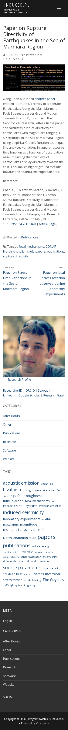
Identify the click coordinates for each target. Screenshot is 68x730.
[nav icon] (59, 8)
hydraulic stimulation (50, 506)
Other (7, 424)
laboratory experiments (21, 519)
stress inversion (47, 574)
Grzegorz (12, 54)
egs (13, 496)
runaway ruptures (44, 552)
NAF (41, 530)
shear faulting (50, 556)
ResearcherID (12, 390)
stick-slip (28, 574)
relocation (27, 552)
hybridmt (31, 506)
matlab (46, 519)
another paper (45, 99)
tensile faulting (32, 580)
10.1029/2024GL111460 (19, 224)
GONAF (51, 246)
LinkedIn (9, 395)
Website (9, 459)
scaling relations (11, 557)
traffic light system (12, 585)
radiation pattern (11, 552)
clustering (25, 490)
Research (9, 442)
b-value (10, 489)
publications (55, 251)
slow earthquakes (14, 561)
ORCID (30, 390)
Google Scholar (29, 395)
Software (9, 450)
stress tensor (12, 580)
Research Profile (19, 379)
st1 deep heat (12, 574)
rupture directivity (16, 256)
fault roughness (29, 495)
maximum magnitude (20, 524)
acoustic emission (21, 483)
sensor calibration (30, 556)
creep (6, 496)
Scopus (43, 390)
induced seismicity (23, 512)
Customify (42, 723)
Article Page (47, 224)
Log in (7, 621)
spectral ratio (51, 568)
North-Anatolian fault (18, 251)
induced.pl (17, 5)
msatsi (33, 530)
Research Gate (53, 395)
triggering (30, 585)
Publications (14, 59)
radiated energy (40, 546)
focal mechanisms (31, 246)
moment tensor (16, 529)
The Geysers (53, 579)
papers (40, 251)
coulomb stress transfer (46, 490)
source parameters (22, 567)
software (44, 561)
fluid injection (13, 501)
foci (53, 501)
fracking (7, 506)
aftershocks (47, 484)
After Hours (11, 416)
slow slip (32, 561)
